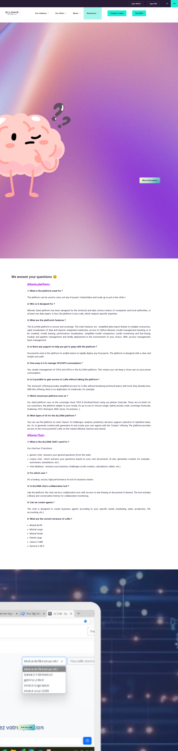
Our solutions (41, 13)
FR (167, 3)
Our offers (59, 13)
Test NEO (139, 13)
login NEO (153, 4)
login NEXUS (136, 4)
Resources (91, 13)
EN (174, 3)
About (75, 13)
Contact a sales (117, 13)
